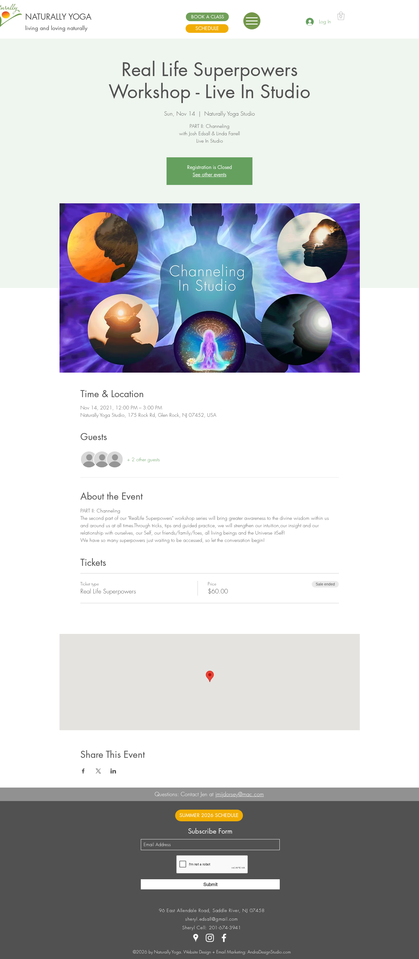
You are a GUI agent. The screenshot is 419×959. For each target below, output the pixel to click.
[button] (252, 21)
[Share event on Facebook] (83, 771)
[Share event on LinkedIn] (113, 771)
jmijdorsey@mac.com (239, 794)
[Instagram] (209, 937)
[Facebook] (223, 937)
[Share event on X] (98, 771)
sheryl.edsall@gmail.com (211, 919)
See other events (209, 174)
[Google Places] (195, 937)
